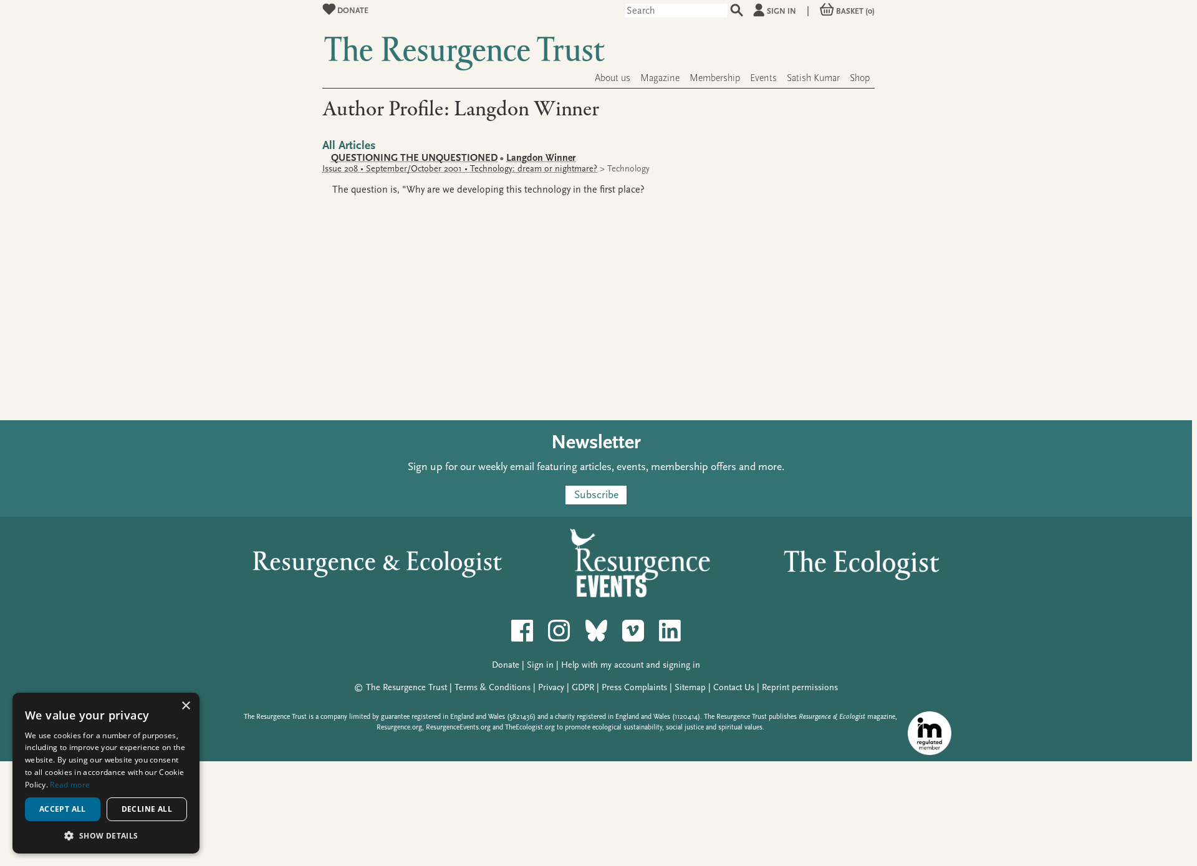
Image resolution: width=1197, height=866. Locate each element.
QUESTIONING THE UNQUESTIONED (414, 157)
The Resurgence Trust (406, 687)
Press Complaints (634, 687)
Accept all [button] (62, 809)
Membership (715, 78)
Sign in (781, 11)
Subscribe (596, 494)
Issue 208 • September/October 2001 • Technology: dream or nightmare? (459, 168)
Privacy (551, 687)
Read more (70, 784)
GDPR (583, 687)
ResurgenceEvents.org (458, 727)
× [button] (185, 706)
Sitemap (690, 687)
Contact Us (733, 687)
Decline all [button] (147, 809)
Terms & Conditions (492, 687)
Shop (860, 78)
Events (763, 78)
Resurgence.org (399, 727)
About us (612, 78)
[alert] (106, 773)
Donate (351, 10)
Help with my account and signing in (630, 665)
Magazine (660, 78)
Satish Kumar (813, 78)
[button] (106, 835)
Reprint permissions (800, 687)
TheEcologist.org (530, 727)
